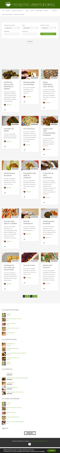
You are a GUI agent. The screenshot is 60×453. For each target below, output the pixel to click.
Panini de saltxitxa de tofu (13, 328)
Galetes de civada (11, 323)
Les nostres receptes (17, 10)
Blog (27, 10)
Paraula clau (25, 31)
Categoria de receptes (9, 25)
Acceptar (51, 450)
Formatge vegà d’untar (12, 387)
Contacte (54, 10)
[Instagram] (30, 433)
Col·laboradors (38, 10)
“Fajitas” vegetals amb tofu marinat (15, 392)
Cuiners (32, 10)
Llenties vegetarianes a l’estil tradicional (16, 353)
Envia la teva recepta (7, 14)
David (10, 104)
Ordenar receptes (44, 25)
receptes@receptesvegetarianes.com (38, 441)
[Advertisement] (30, 54)
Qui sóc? (8, 10)
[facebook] (26, 433)
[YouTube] (34, 433)
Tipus (23, 25)
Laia (29, 144)
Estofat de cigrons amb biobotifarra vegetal (17, 378)
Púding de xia (10, 373)
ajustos (43, 451)
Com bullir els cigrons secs (13, 357)
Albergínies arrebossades (13, 348)
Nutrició (46, 10)
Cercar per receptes (48, 34)
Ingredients (7, 31)
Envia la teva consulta (19, 14)
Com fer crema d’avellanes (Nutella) (15, 421)
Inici (3, 10)
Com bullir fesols (11, 332)
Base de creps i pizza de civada (14, 318)
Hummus (9, 314)
